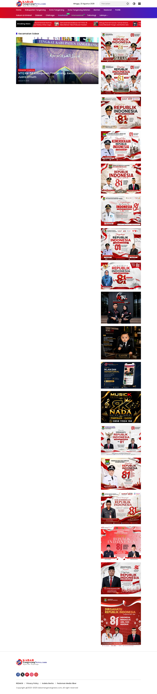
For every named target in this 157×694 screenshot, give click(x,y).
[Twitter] (23, 675)
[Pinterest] (27, 675)
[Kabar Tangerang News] (31, 3)
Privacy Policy (32, 683)
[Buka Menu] (139, 3)
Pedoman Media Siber (66, 683)
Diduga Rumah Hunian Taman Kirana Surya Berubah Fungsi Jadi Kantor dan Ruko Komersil (91, 24)
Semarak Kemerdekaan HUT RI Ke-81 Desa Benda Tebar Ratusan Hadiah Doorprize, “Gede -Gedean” (51, 24)
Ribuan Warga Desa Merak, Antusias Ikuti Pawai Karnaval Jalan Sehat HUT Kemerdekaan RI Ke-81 (131, 24)
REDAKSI (19, 683)
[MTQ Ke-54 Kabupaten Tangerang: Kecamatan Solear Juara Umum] (57, 60)
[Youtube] (36, 675)
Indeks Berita (48, 683)
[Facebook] (18, 675)
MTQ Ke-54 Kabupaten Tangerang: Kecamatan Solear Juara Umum (55, 75)
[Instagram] (32, 675)
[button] (127, 4)
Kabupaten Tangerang (26, 70)
